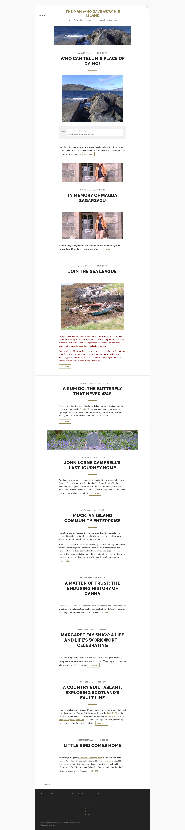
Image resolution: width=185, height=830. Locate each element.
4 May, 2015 (86, 510)
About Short (52, 794)
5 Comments (102, 740)
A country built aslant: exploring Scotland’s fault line (92, 692)
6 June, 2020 (85, 190)
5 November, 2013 (85, 682)
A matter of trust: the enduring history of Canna (92, 588)
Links (105, 794)
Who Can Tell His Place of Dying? (92, 61)
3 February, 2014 (85, 629)
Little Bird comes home (93, 745)
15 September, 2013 (85, 740)
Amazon (87, 797)
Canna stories (64, 794)
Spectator (88, 815)
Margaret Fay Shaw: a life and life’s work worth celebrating (92, 640)
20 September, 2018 (85, 383)
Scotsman (88, 812)
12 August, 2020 (85, 53)
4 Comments (99, 190)
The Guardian (86, 409)
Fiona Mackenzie (106, 761)
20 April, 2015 (86, 578)
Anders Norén (51, 825)
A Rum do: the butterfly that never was (92, 391)
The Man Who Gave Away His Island (93, 13)
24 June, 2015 (85, 457)
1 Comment (99, 510)
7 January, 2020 (85, 266)
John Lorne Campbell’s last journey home (92, 465)
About (42, 794)
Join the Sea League (92, 271)
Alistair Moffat (111, 713)
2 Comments (99, 457)
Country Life (89, 800)
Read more (88, 154)
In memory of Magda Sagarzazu (92, 198)
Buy (99, 794)
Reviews (85, 794)
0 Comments (101, 53)
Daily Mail (88, 803)
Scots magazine (90, 809)
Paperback (75, 794)
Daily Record (89, 806)
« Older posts (46, 784)
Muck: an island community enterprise (92, 518)
